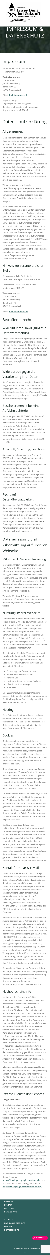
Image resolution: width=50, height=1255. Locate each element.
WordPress (35, 1248)
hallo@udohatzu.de (18, 95)
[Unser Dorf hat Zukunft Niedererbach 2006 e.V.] (23, 11)
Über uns (8, 1201)
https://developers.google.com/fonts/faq (22, 1180)
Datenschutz (10, 1212)
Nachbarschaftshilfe (14, 1223)
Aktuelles (8, 1219)
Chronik (8, 1226)
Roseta (26, 1248)
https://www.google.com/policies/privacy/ (22, 1186)
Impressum (9, 1208)
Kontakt (8, 1205)
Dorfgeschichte (11, 1230)
